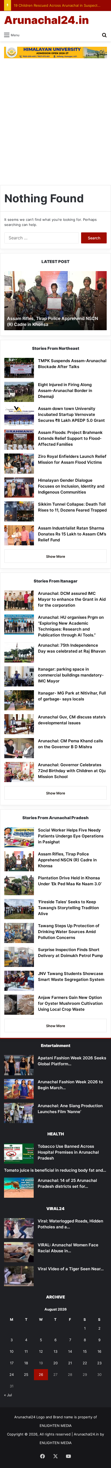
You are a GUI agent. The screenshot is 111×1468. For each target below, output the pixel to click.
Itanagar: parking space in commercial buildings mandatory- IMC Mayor (71, 675)
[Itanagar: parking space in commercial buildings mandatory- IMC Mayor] (19, 676)
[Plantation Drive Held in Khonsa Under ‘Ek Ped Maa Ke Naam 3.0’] (19, 885)
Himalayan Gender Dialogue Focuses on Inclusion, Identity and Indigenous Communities (71, 486)
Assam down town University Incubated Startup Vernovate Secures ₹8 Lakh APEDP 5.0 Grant (71, 414)
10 (11, 1351)
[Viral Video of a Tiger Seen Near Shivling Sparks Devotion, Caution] (19, 1276)
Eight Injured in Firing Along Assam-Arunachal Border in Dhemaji (65, 390)
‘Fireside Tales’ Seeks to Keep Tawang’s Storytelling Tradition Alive (68, 907)
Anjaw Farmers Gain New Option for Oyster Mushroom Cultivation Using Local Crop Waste (70, 1003)
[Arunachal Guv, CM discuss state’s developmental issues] (19, 724)
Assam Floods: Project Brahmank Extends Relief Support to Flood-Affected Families (70, 438)
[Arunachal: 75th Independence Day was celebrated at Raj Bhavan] (19, 652)
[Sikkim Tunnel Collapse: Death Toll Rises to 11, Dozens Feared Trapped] (19, 511)
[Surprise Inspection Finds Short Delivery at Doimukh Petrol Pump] (19, 957)
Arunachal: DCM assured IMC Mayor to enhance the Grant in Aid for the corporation (72, 599)
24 (11, 1374)
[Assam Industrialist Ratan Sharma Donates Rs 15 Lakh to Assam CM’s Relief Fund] (19, 535)
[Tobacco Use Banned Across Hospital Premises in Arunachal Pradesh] (19, 1153)
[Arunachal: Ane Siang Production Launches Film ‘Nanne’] (19, 1113)
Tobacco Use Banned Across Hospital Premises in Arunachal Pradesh (68, 1152)
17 (11, 1363)
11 (26, 1351)
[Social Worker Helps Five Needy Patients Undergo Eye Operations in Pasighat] (19, 837)
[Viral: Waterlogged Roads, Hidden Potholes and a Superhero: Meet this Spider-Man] (19, 1228)
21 (70, 1363)
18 (26, 1363)
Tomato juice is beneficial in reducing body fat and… (55, 1170)
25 (26, 1374)
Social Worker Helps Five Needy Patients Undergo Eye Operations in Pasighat (70, 835)
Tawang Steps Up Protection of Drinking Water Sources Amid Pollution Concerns (68, 931)
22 (85, 1363)
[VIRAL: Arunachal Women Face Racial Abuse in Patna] (19, 1252)
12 (41, 1351)
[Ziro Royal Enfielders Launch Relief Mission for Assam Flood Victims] (19, 464)
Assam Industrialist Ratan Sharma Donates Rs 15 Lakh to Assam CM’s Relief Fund (72, 534)
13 (55, 1351)
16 (99, 1351)
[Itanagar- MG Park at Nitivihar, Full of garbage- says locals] (19, 700)
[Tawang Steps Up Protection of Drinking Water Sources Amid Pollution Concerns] (19, 933)
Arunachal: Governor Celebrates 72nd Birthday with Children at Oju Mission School (72, 770)
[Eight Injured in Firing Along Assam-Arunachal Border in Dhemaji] (19, 392)
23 (99, 1363)
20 (55, 1363)
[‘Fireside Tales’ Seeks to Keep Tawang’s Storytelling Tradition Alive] (19, 909)
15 (85, 1351)
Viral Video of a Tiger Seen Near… (71, 1268)
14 (70, 1351)
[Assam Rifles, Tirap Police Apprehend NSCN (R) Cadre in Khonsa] (19, 861)
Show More (55, 556)
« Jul (8, 1395)
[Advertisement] (55, 124)
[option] (55, 300)
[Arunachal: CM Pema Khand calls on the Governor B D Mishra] (19, 748)
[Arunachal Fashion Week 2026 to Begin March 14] (19, 1089)
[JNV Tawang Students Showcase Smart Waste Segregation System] (19, 981)
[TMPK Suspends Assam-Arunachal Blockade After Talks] (19, 368)
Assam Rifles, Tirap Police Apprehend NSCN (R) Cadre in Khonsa (67, 859)
